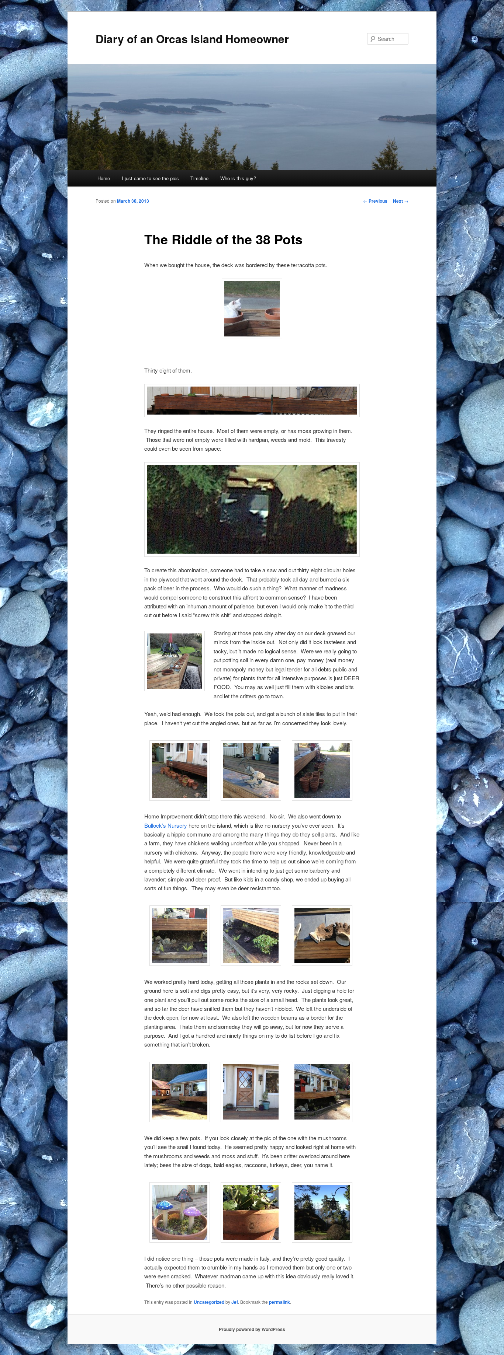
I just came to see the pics (150, 178)
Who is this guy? (238, 178)
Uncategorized (209, 1302)
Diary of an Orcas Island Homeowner (192, 38)
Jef (234, 1302)
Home (103, 178)
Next (400, 201)
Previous (375, 201)
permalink (279, 1302)
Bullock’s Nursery (165, 825)
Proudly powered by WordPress (252, 1329)
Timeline (199, 178)
